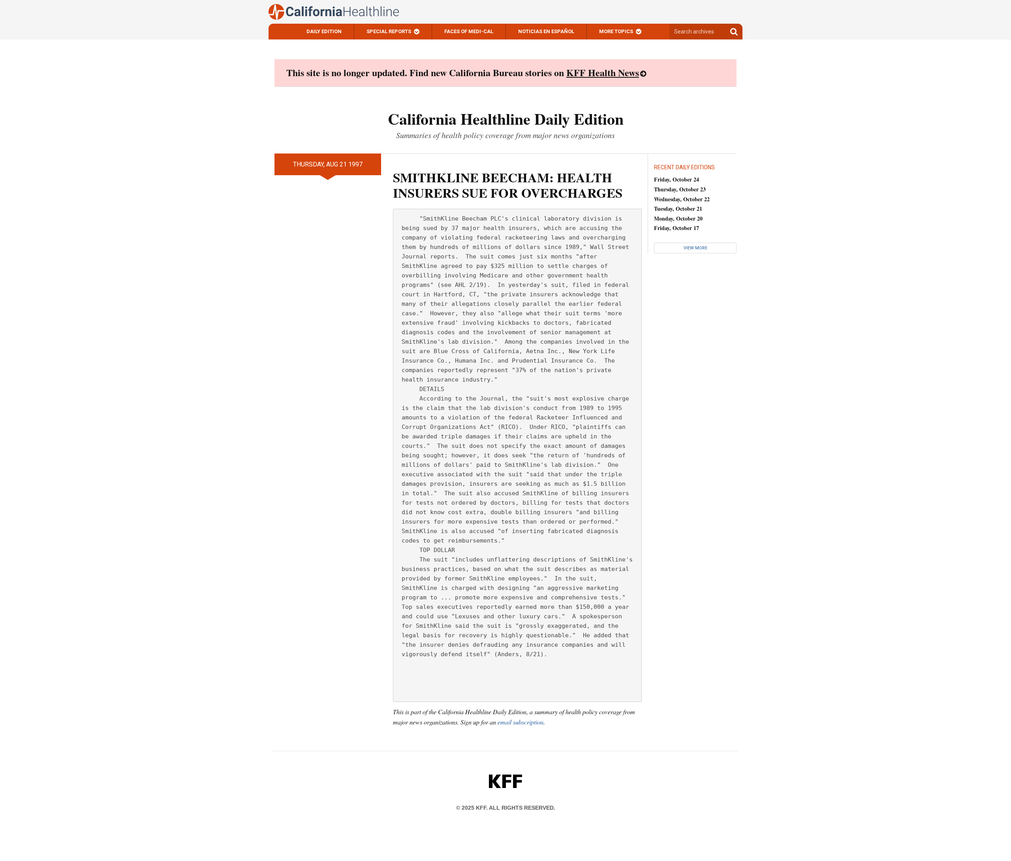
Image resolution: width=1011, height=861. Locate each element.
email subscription (520, 722)
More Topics (616, 31)
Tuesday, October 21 (678, 208)
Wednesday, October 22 (682, 199)
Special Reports (388, 31)
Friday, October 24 (676, 179)
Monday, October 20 (678, 218)
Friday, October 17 (676, 228)
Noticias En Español (546, 31)
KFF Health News (602, 72)
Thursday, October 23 (680, 189)
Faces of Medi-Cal (468, 31)
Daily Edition (324, 31)
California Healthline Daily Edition (506, 118)
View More (695, 248)
